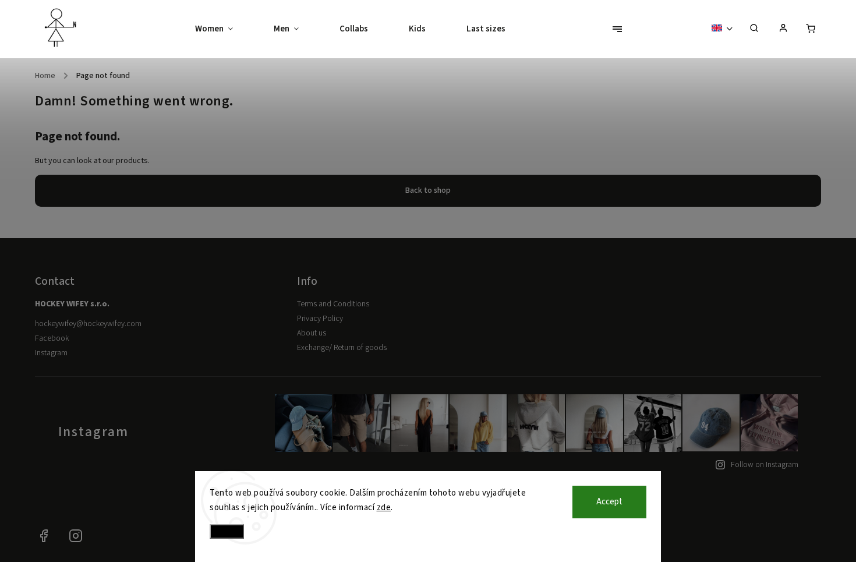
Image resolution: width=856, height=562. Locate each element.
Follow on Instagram (764, 465)
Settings (226, 531)
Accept (609, 502)
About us (311, 333)
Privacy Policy (320, 318)
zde (384, 507)
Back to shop (428, 190)
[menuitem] (224, 29)
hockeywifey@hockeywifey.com (88, 324)
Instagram (51, 353)
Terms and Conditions (333, 304)
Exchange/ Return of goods (342, 348)
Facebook (52, 338)
